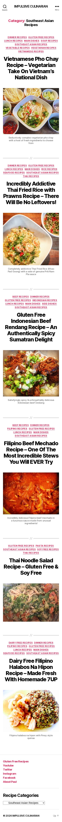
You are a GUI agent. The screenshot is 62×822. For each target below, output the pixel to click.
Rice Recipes (49, 169)
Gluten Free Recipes (41, 37)
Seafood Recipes (14, 172)
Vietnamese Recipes (31, 51)
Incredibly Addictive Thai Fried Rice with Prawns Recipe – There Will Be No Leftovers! (31, 192)
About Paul (10, 781)
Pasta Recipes (45, 545)
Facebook (9, 777)
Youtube (8, 765)
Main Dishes (31, 40)
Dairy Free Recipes (21, 642)
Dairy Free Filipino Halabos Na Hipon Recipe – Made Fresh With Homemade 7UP (31, 670)
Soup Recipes (49, 40)
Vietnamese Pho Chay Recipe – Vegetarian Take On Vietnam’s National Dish (31, 68)
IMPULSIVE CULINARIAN (31, 6)
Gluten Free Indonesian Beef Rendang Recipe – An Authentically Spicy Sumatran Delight (31, 327)
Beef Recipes (20, 296)
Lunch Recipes (13, 40)
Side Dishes (49, 303)
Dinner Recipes (17, 37)
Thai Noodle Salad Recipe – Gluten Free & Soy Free (31, 566)
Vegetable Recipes (18, 48)
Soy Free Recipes (48, 549)
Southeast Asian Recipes (31, 44)
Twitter (7, 769)
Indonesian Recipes (44, 300)
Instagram (9, 773)
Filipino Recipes (17, 428)
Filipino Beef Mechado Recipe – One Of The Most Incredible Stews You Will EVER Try (31, 452)
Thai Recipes (31, 176)
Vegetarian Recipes (43, 48)
